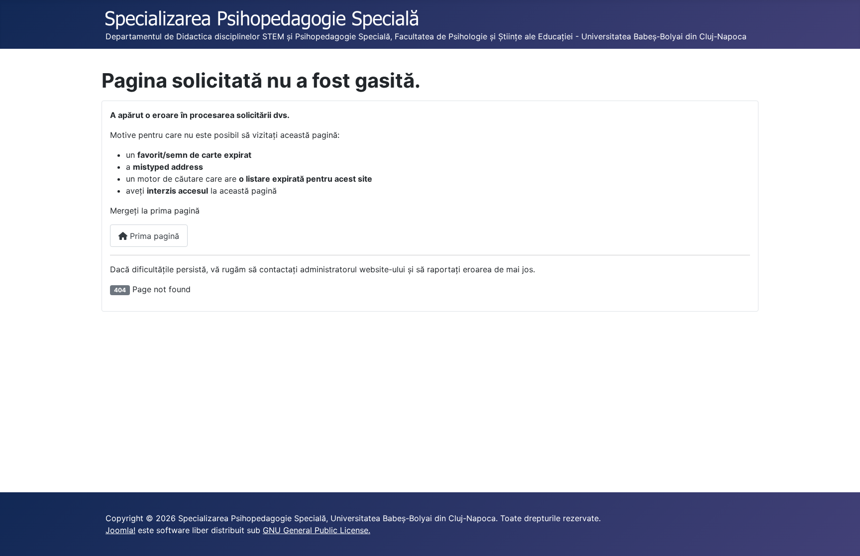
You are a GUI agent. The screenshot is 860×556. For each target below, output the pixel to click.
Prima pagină (153, 236)
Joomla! (120, 530)
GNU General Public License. (316, 530)
